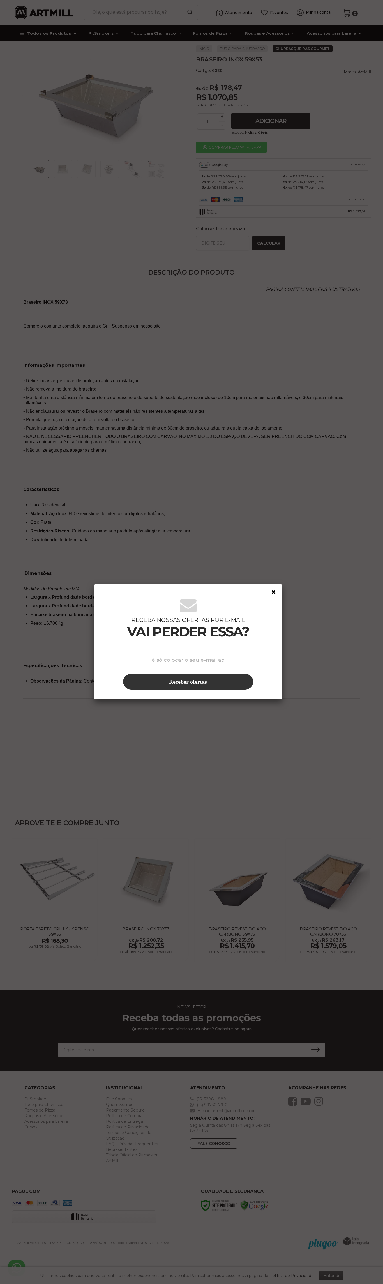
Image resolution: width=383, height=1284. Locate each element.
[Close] (274, 592)
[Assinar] (188, 682)
